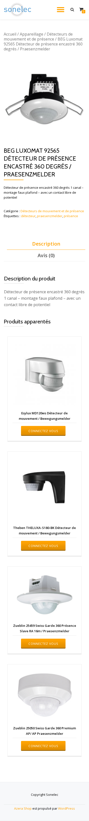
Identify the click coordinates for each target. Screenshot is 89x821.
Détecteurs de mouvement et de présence (38, 36)
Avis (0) (46, 255)
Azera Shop (23, 808)
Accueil (10, 34)
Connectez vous (43, 431)
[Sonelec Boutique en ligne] (18, 9)
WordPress (66, 808)
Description (46, 243)
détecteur (28, 216)
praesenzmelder (49, 216)
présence (71, 216)
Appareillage (31, 34)
